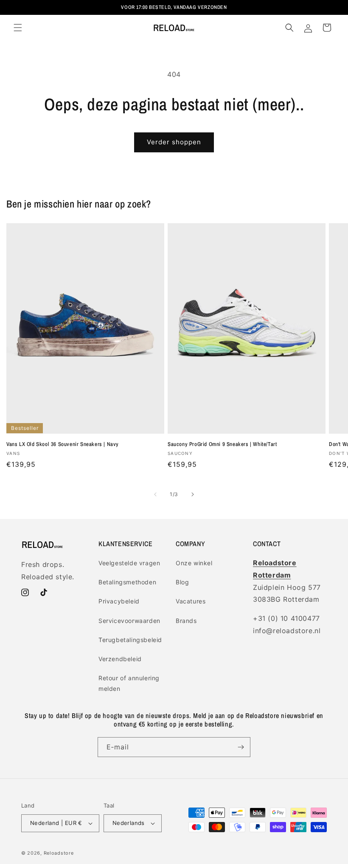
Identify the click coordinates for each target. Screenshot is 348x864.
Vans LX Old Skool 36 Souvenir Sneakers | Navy (62, 444)
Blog (182, 582)
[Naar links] (155, 494)
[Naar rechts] (192, 494)
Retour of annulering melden (129, 683)
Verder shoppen (174, 142)
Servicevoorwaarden (129, 620)
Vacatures (190, 601)
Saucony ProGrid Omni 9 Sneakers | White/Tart (222, 444)
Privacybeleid (119, 601)
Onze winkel (194, 563)
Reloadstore (59, 853)
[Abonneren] (240, 747)
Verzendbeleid (120, 658)
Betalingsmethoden (127, 582)
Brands (186, 620)
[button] (17, 27)
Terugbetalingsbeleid (130, 639)
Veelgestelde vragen (129, 563)
